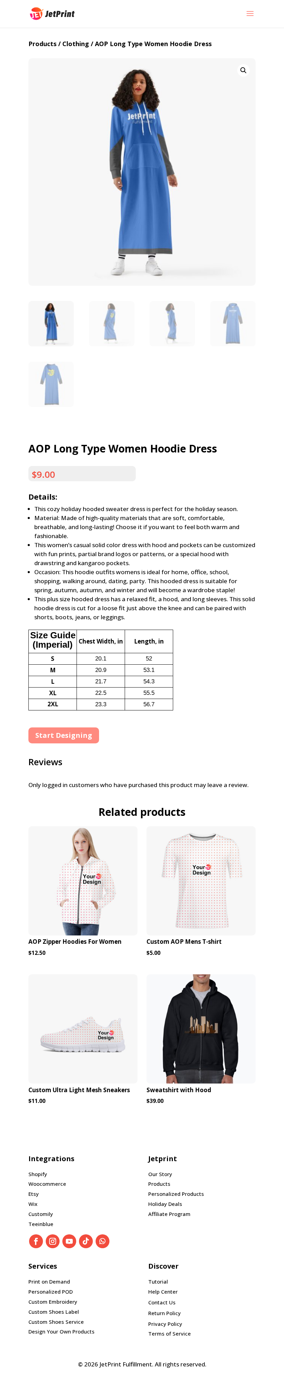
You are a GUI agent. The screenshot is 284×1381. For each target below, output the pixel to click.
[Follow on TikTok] (86, 1241)
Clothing (75, 44)
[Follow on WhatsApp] (102, 1241)
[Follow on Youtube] (69, 1241)
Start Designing (63, 735)
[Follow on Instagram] (53, 1241)
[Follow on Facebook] (36, 1241)
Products (42, 44)
